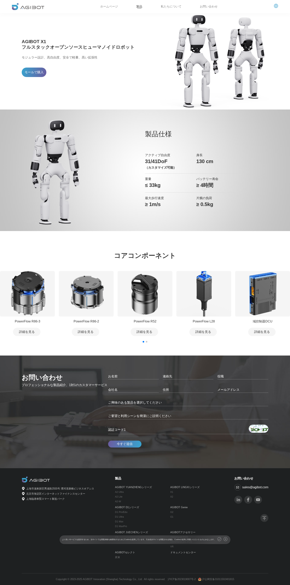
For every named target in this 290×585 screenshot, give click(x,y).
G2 (171, 512)
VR (172, 546)
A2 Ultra (119, 492)
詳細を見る (27, 331)
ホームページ (109, 6)
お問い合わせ (209, 6)
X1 (171, 492)
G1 (171, 516)
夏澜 (117, 557)
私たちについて (171, 6)
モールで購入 (34, 72)
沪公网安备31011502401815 (218, 579)
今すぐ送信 (125, 444)
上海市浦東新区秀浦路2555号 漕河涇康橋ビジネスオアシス (60, 488)
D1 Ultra (119, 516)
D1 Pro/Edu (121, 512)
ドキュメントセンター (183, 552)
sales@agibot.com (255, 487)
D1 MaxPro (121, 526)
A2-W (118, 501)
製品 (139, 6)
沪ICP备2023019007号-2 (182, 579)
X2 (171, 496)
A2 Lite (119, 496)
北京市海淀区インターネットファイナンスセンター (55, 493)
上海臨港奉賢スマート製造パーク (45, 498)
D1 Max (119, 521)
